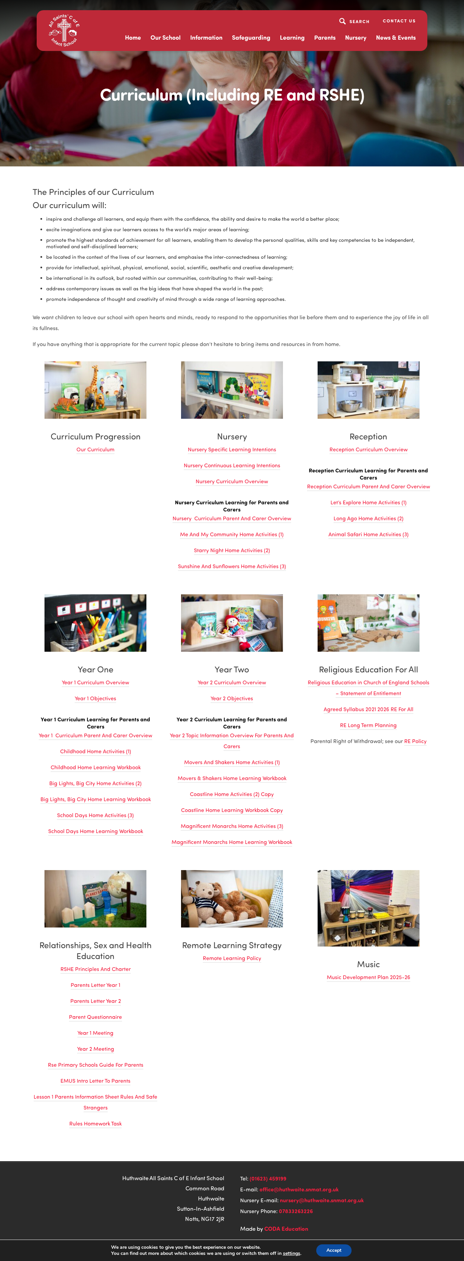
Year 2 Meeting (95, 1048)
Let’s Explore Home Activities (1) (369, 502)
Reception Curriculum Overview (368, 449)
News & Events (396, 37)
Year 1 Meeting (95, 1032)
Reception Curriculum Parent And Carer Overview (368, 486)
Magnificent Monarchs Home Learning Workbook (232, 842)
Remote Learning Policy (232, 958)
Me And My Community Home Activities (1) (232, 534)
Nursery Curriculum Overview (232, 481)
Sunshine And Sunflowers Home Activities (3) (232, 566)
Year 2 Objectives (232, 698)
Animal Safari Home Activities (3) (368, 534)
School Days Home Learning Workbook (95, 831)
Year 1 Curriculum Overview (95, 682)
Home (133, 37)
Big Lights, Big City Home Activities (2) (95, 783)
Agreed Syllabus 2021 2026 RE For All (368, 709)
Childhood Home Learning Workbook (96, 767)
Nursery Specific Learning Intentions (232, 449)
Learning (292, 37)
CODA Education (286, 1228)
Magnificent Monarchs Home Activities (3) (232, 826)
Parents (325, 37)
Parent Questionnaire (95, 1016)
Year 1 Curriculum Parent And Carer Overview (95, 735)
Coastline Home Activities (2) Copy (232, 794)
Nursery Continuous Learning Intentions (232, 465)
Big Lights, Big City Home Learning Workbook (95, 799)
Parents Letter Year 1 (95, 984)
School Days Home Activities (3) (95, 815)
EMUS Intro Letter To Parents (95, 1080)
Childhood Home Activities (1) (95, 751)
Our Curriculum (95, 449)
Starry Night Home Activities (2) (232, 550)
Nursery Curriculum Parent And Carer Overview (232, 518)
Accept (333, 1250)
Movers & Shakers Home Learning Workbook (232, 778)
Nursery (356, 37)
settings (291, 1253)
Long (340, 518)
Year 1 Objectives (95, 698)
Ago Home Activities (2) (375, 518)
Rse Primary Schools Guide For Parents (95, 1064)
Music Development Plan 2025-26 (368, 977)
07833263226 (296, 1210)
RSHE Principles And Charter (95, 969)
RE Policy (415, 741)
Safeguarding (251, 37)
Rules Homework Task (95, 1123)
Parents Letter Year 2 (95, 1000)
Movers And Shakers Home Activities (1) (232, 762)
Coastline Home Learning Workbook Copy (232, 810)
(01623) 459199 (268, 1178)
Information (206, 37)
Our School (165, 37)
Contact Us (399, 20)
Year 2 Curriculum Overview (232, 682)
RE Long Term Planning (368, 725)
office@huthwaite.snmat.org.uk (299, 1189)
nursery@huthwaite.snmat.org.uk (322, 1200)
